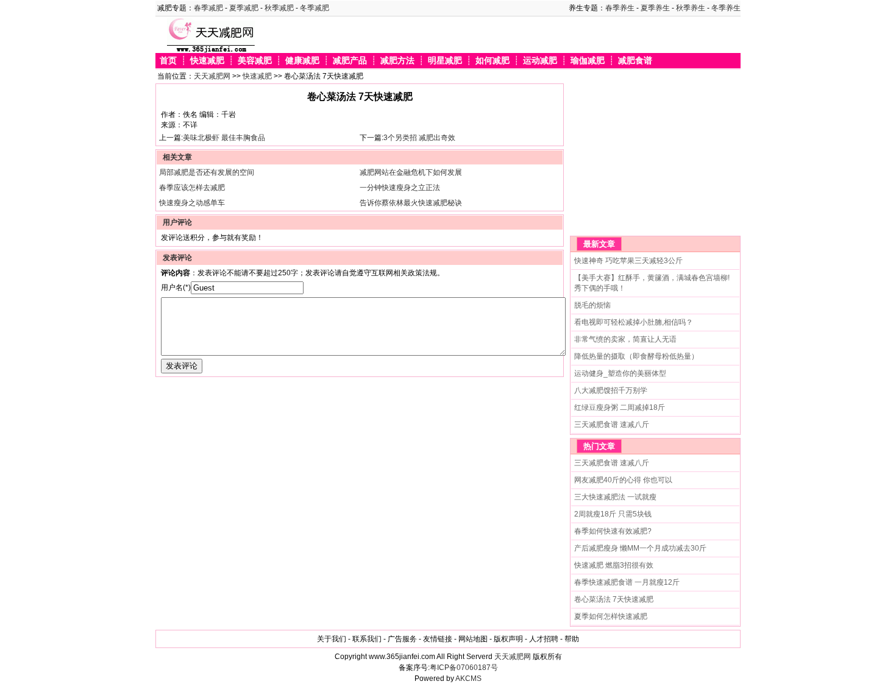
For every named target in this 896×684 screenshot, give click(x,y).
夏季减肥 (243, 8)
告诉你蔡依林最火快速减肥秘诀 (411, 203)
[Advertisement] (646, 159)
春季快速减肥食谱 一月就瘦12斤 (627, 582)
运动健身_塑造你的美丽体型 (620, 373)
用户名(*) (176, 287)
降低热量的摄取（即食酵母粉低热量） (636, 356)
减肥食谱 (635, 60)
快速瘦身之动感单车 (192, 203)
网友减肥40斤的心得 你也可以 (623, 480)
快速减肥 (207, 60)
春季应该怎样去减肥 (192, 187)
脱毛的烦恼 (592, 305)
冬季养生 (726, 8)
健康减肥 (302, 60)
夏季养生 (655, 8)
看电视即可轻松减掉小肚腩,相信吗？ (633, 322)
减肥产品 (350, 60)
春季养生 (620, 8)
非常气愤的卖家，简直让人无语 (625, 339)
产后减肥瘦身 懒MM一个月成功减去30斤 (640, 548)
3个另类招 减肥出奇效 (419, 137)
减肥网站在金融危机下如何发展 (411, 172)
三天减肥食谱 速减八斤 (611, 424)
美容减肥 (255, 60)
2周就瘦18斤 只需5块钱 (613, 514)
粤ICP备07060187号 (464, 667)
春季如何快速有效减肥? (613, 531)
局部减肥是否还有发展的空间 (206, 172)
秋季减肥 (279, 8)
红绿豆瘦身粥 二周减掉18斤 (619, 407)
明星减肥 (445, 60)
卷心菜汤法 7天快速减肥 (613, 599)
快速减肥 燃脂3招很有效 (613, 565)
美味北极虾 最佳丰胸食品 (224, 137)
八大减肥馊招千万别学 (610, 390)
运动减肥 (540, 60)
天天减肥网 (212, 76)
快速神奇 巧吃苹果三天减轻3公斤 (628, 260)
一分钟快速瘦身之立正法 (400, 187)
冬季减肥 (314, 8)
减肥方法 (397, 60)
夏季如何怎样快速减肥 (610, 616)
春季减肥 (208, 8)
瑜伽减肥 (588, 60)
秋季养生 (690, 8)
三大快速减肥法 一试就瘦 (615, 497)
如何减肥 (492, 60)
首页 (168, 60)
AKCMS (468, 678)
